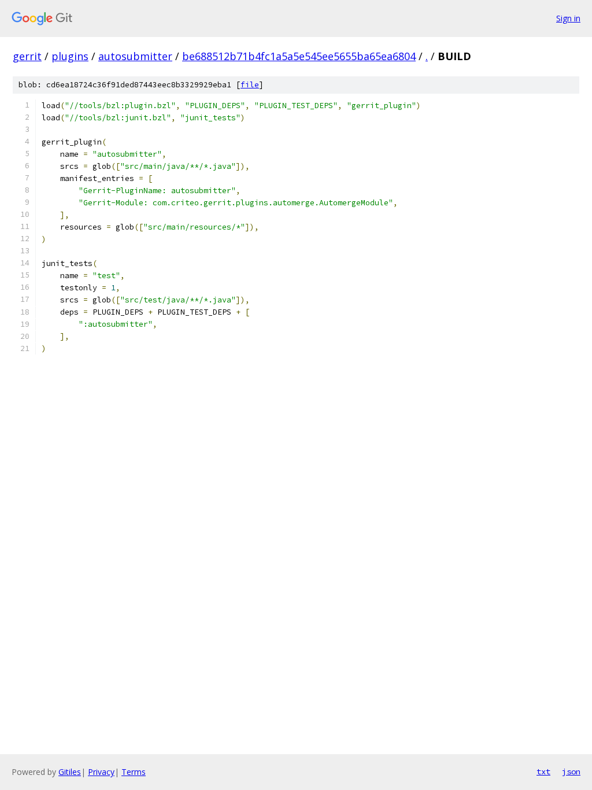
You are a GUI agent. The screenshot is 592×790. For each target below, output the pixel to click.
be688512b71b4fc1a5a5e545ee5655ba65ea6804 (299, 56)
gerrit (27, 56)
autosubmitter (135, 56)
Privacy (101, 771)
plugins (69, 56)
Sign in (568, 18)
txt (543, 771)
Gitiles (69, 771)
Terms (133, 771)
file (249, 85)
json (571, 771)
